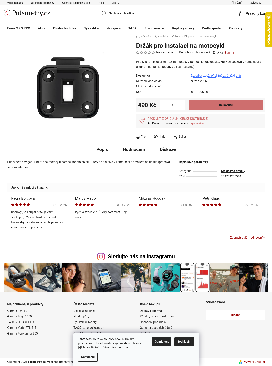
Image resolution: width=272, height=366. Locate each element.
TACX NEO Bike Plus (20, 322)
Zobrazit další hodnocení (246, 237)
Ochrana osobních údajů (76, 2)
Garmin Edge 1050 (19, 316)
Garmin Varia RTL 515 (21, 327)
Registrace (255, 2)
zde (125, 347)
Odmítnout (162, 341)
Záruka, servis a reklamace (157, 316)
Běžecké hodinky (84, 311)
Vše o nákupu (15, 2)
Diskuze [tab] (168, 149)
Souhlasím (184, 341)
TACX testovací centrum (89, 327)
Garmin (229, 52)
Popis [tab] (102, 149)
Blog (101, 2)
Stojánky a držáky (233, 171)
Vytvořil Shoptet (254, 362)
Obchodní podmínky (42, 2)
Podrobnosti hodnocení (194, 52)
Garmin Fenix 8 (17, 311)
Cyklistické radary (85, 322)
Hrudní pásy (81, 316)
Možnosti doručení (148, 86)
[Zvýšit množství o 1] (182, 105)
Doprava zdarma (151, 311)
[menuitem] (19, 28)
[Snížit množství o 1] (163, 105)
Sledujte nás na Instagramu (141, 256)
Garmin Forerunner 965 (22, 333)
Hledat (235, 315)
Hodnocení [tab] (134, 149)
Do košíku (226, 105)
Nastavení (88, 357)
